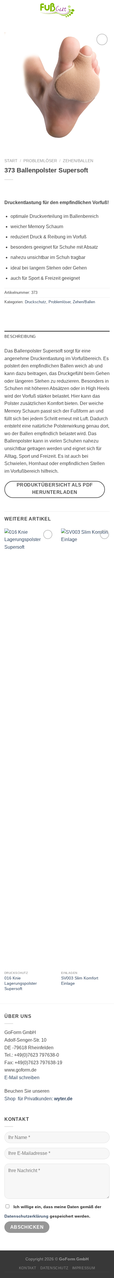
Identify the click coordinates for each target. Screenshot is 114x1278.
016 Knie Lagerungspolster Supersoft (20, 983)
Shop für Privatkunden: (38, 1098)
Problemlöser (40, 161)
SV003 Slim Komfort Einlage (79, 981)
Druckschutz (35, 302)
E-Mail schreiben (21, 1077)
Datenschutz (54, 1268)
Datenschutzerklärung (26, 1216)
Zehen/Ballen (78, 161)
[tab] (57, 337)
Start (11, 161)
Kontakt (27, 1268)
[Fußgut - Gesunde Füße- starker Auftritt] (57, 10)
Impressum (83, 1268)
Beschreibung (20, 336)
